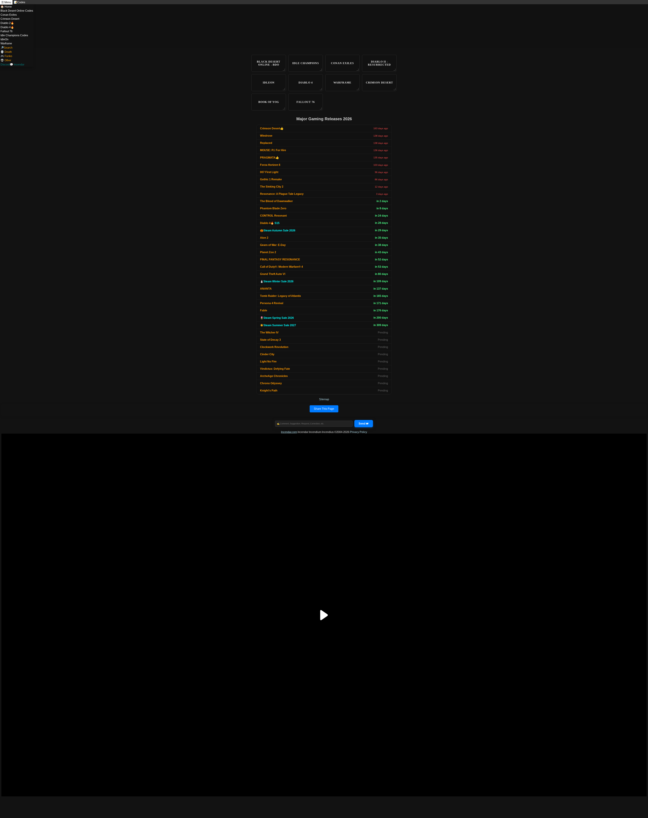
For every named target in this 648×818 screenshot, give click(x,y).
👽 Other (6, 60)
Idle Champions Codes (14, 35)
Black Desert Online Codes (17, 10)
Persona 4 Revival (271, 303)
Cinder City (267, 354)
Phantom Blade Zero (273, 208)
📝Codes (19, 2)
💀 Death (6, 51)
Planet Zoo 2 (268, 252)
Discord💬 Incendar (12, 64)
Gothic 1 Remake (271, 179)
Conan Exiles (9, 14)
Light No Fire (268, 361)
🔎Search (6, 47)
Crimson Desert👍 (272, 128)
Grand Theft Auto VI (272, 274)
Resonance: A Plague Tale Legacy (282, 193)
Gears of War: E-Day (273, 245)
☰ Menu (6, 2)
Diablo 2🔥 (7, 23)
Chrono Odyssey (271, 383)
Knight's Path (268, 390)
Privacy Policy (358, 432)
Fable (263, 310)
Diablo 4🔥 (7, 27)
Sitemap (324, 399)
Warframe (6, 43)
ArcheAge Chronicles (274, 376)
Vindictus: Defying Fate (275, 368)
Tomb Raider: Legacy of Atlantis (280, 295)
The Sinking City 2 (271, 186)
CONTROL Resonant (273, 215)
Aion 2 (264, 237)
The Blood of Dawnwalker (276, 201)
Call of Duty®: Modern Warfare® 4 (281, 266)
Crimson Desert (10, 18)
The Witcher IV (269, 332)
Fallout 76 (6, 31)
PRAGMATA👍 (269, 157)
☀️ (278, 325)
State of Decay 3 (270, 339)
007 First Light (269, 172)
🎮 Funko (6, 56)
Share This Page (324, 408)
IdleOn (4, 39)
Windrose (266, 135)
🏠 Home (6, 6)
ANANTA (266, 288)
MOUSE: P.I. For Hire (273, 150)
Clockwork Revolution (274, 347)
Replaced (266, 143)
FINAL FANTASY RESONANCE (280, 259)
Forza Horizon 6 (270, 164)
